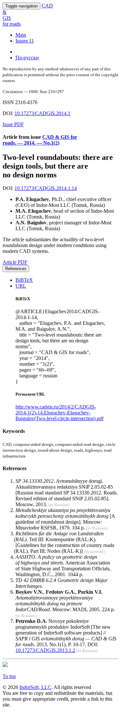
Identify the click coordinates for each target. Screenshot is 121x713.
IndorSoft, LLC (35, 687)
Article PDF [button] (15, 262)
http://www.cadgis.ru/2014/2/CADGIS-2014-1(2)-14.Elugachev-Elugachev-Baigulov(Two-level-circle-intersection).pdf (59, 412)
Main (20, 35)
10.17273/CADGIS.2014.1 (42, 113)
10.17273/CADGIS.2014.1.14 (46, 188)
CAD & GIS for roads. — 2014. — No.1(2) (40, 140)
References (15, 268)
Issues (24, 40)
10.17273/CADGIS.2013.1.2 (45, 650)
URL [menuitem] (20, 286)
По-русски (27, 57)
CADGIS (28, 15)
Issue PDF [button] (13, 124)
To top (9, 676)
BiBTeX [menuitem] (24, 280)
